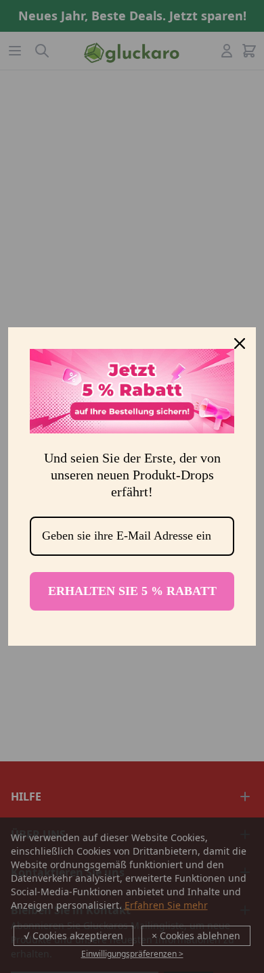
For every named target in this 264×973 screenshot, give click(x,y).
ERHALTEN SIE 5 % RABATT (132, 591)
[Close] (239, 343)
